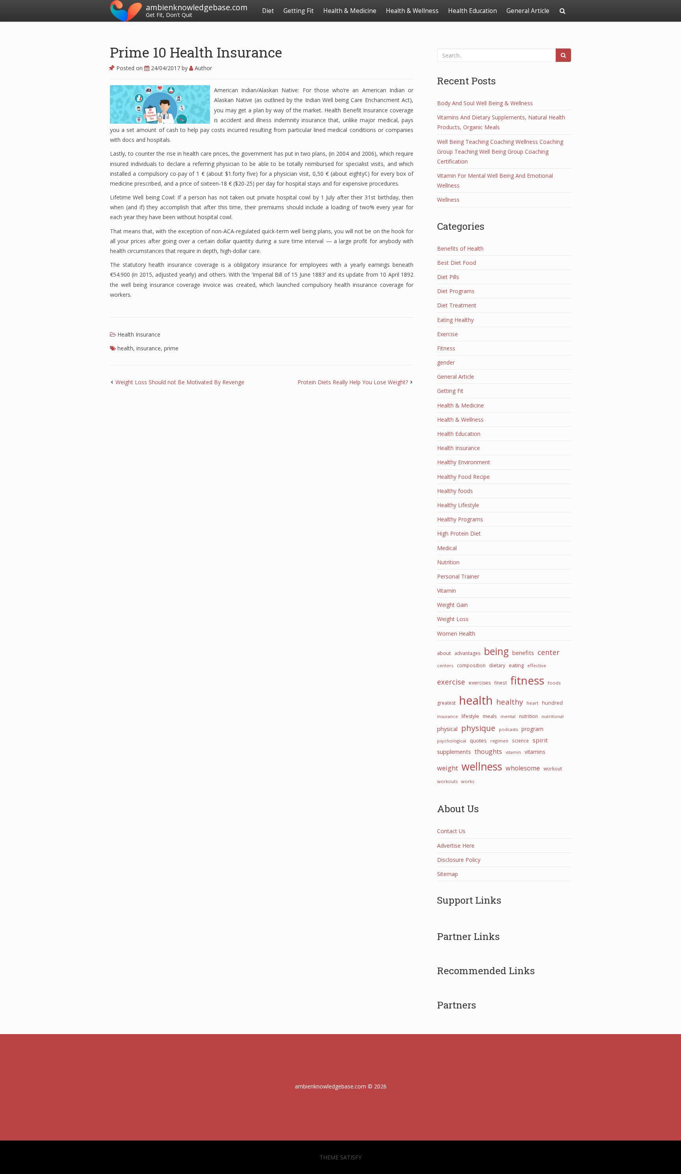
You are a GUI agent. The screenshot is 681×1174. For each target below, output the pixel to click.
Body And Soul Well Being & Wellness (485, 103)
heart (532, 703)
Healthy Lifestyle (458, 505)
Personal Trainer (458, 576)
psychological (451, 741)
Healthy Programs (460, 519)
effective (536, 665)
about (444, 653)
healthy (509, 702)
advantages (467, 653)
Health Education (472, 11)
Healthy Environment (463, 462)
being (496, 651)
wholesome (523, 768)
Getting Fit (298, 11)
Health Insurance (138, 334)
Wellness (448, 199)
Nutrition (448, 562)
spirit (540, 740)
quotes (478, 740)
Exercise (447, 334)
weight (447, 768)
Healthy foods (455, 491)
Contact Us (451, 831)
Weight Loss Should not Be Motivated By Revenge (179, 382)
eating (516, 665)
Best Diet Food (456, 262)
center (549, 652)
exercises (480, 682)
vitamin (513, 752)
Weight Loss (453, 619)
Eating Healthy (455, 320)
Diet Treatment (456, 305)
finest (500, 682)
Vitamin (446, 590)
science (520, 740)
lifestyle (470, 716)
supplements (454, 751)
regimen (499, 741)
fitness (527, 680)
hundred (552, 703)
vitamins (535, 751)
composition (471, 665)
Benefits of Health (460, 248)
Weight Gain (452, 604)
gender (446, 362)
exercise (451, 682)
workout (552, 768)
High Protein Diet (459, 533)
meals (490, 716)
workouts (447, 781)
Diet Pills (448, 277)
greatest (446, 703)
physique (478, 727)
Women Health (456, 633)
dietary (497, 665)
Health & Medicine (349, 11)
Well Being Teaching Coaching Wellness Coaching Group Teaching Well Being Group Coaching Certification (500, 151)
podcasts (508, 729)
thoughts (488, 751)
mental (508, 716)
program (532, 729)
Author (202, 68)
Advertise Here (455, 845)
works (467, 781)
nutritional (552, 716)
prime (171, 348)
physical (447, 729)
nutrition (528, 716)
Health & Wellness (412, 11)
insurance (148, 348)
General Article (527, 11)
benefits (523, 653)
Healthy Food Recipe (463, 476)
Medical (447, 548)
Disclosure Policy (458, 859)
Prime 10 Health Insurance (196, 52)
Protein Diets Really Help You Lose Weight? (353, 382)
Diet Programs (455, 291)
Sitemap (447, 874)
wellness (481, 766)
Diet (268, 11)
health (125, 348)
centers (445, 665)
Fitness (446, 348)
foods (554, 683)
